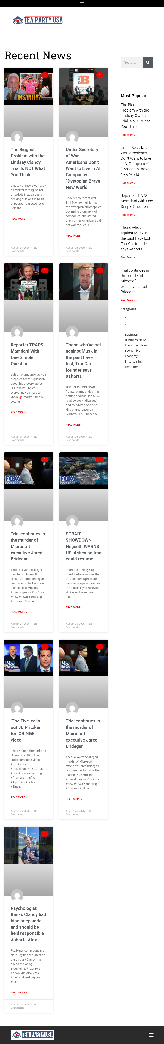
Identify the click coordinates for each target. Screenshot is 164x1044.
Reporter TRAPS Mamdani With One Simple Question (137, 201)
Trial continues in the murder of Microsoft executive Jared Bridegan (28, 546)
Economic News (136, 345)
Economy (131, 356)
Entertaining (134, 361)
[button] (82, 3)
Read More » (19, 218)
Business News (135, 340)
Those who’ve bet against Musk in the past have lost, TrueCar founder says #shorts (136, 238)
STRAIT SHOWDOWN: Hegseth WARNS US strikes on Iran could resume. (83, 546)
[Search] (148, 62)
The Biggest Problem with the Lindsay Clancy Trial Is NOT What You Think (28, 162)
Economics (132, 350)
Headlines (132, 367)
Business (131, 334)
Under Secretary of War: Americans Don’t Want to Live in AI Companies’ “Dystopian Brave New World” (83, 168)
